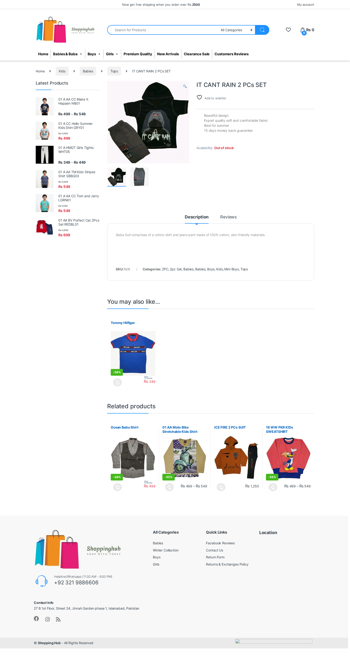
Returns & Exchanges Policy (227, 564)
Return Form (215, 557)
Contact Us (214, 550)
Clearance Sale (197, 54)
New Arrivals (168, 54)
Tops (114, 71)
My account (305, 4)
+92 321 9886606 (76, 582)
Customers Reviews (232, 54)
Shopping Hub (49, 643)
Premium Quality (138, 54)
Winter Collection (166, 550)
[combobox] (162, 30)
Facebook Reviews (220, 543)
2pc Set (176, 269)
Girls (110, 54)
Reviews (228, 217)
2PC (165, 269)
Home (43, 54)
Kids (62, 71)
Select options (116, 382)
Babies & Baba (65, 54)
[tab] (197, 219)
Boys (92, 54)
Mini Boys (231, 269)
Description (197, 217)
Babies (88, 71)
